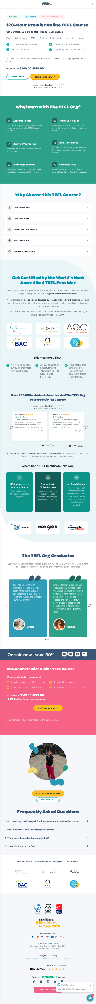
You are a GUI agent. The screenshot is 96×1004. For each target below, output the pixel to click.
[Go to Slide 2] (48, 640)
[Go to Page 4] (50, 445)
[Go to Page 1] (43, 445)
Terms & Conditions (32, 958)
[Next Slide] (88, 606)
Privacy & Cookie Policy (51, 958)
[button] (3, 4)
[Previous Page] (10, 428)
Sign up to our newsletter (49, 990)
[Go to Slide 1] (45, 640)
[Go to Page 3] (48, 445)
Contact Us (66, 958)
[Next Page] (85, 428)
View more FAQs (48, 800)
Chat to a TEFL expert (48, 793)
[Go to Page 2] (45, 445)
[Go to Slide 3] (50, 640)
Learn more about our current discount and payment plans (32, 720)
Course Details (17, 77)
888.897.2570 (52, 943)
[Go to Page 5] (53, 445)
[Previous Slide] (7, 606)
